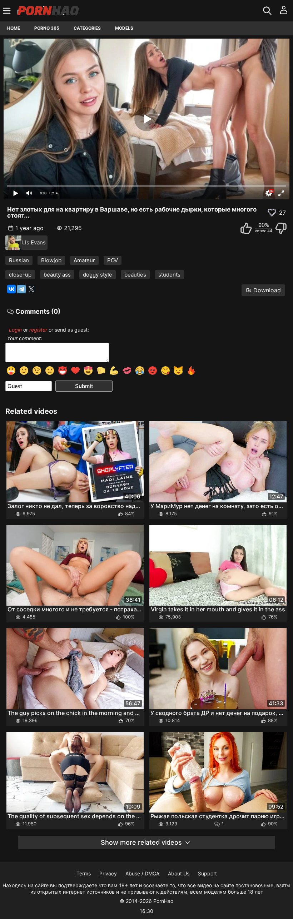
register (38, 330)
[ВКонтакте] (11, 289)
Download (267, 290)
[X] (31, 289)
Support (207, 873)
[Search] (268, 11)
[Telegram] (21, 289)
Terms (83, 873)
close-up (20, 274)
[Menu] (8, 11)
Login (15, 330)
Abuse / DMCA (142, 873)
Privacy (108, 873)
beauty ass (57, 274)
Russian (19, 260)
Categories (87, 28)
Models (124, 28)
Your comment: (24, 338)
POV (112, 260)
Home (13, 28)
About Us (178, 873)
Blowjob (51, 260)
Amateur (84, 260)
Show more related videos (141, 842)
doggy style (97, 274)
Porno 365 (46, 28)
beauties (135, 274)
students (169, 274)
